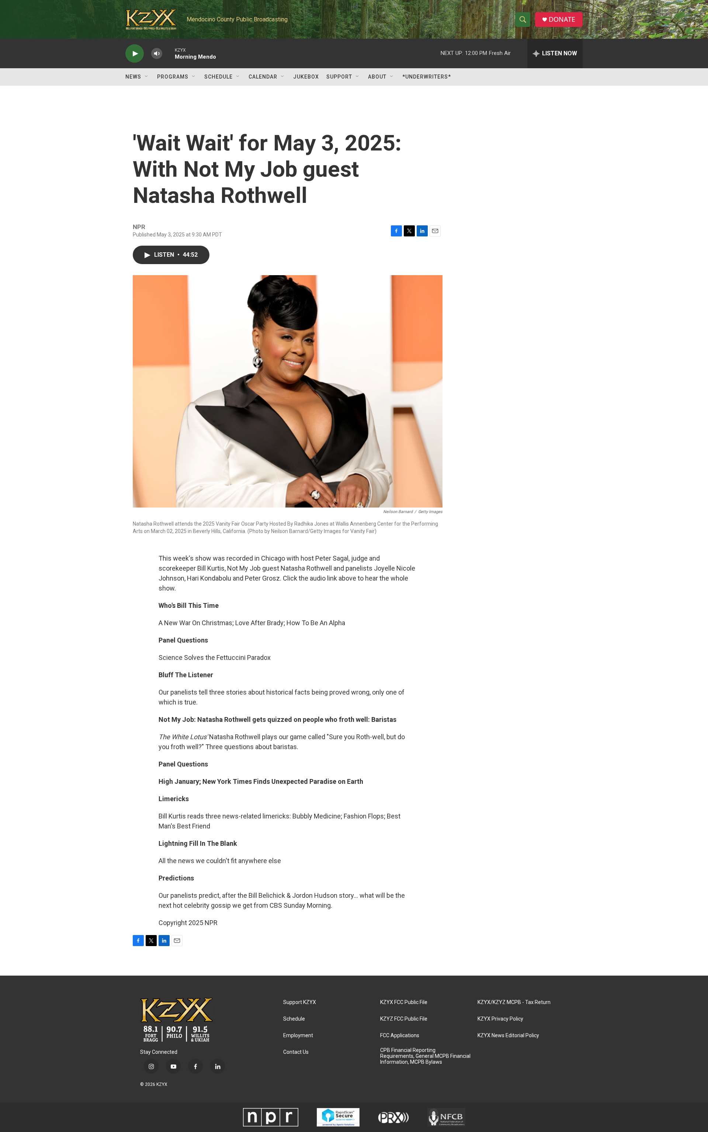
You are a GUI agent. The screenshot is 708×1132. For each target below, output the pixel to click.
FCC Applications (399, 1035)
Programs (172, 77)
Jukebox (306, 77)
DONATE (562, 19)
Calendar (263, 77)
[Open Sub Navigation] (147, 77)
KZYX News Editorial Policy (508, 1035)
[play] (134, 53)
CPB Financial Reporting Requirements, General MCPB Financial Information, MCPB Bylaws (425, 1056)
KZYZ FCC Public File (403, 1019)
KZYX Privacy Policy (500, 1019)
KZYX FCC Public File (403, 1002)
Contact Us (296, 1052)
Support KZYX (299, 1002)
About (377, 77)
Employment (298, 1035)
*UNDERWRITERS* (426, 77)
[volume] (156, 53)
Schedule (218, 77)
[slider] (168, 53)
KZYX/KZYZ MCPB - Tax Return (514, 1002)
